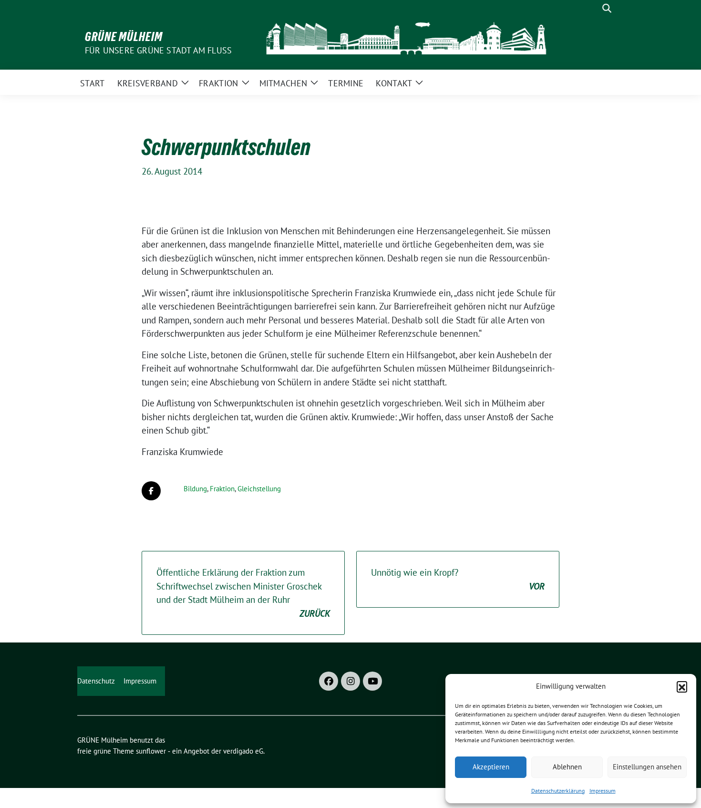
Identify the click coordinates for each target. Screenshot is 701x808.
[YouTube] (372, 681)
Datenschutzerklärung (558, 790)
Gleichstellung (259, 488)
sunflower (151, 751)
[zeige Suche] (607, 8)
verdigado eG (243, 751)
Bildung (195, 488)
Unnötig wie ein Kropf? (458, 579)
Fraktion (222, 488)
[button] (682, 686)
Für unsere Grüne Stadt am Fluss (158, 50)
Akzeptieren (491, 766)
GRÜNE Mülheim (124, 37)
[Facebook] (328, 681)
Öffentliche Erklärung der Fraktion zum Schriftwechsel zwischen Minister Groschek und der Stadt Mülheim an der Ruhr (243, 593)
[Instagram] (350, 681)
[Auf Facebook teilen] (151, 490)
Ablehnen (567, 766)
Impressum (602, 790)
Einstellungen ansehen (647, 766)
